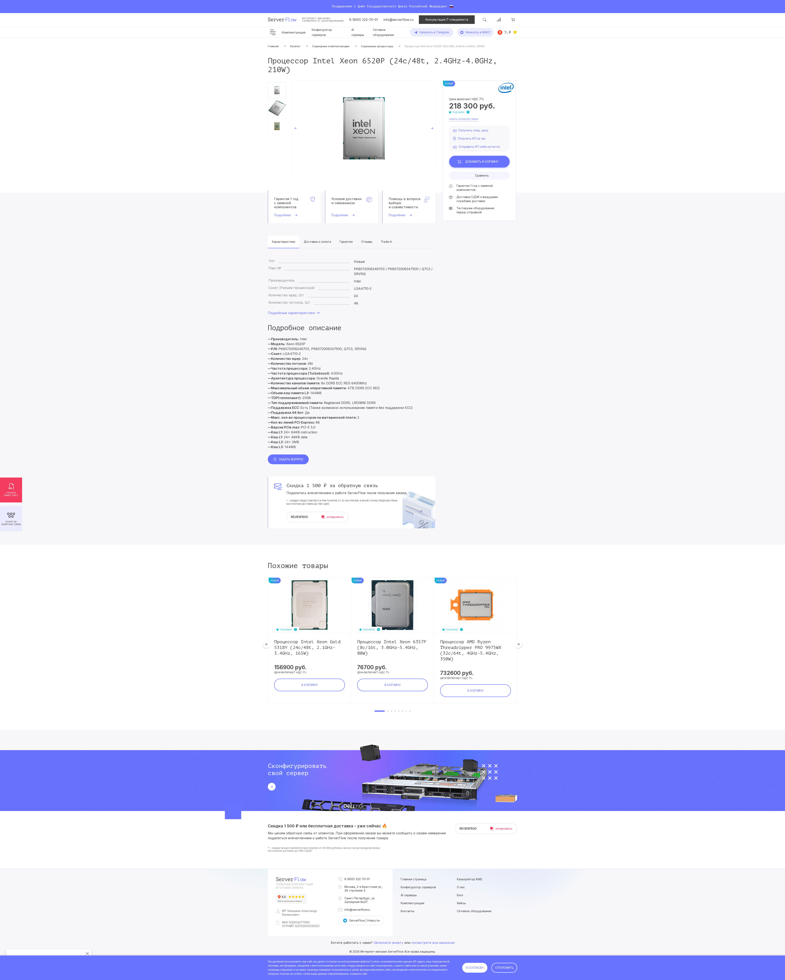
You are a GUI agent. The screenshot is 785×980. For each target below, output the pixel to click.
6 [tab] (402, 711)
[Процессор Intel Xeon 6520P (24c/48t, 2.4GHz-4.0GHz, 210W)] (364, 128)
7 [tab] (406, 711)
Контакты (407, 911)
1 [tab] (380, 711)
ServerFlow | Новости (364, 920)
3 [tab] (391, 711)
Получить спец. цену (473, 130)
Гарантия (346, 241)
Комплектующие (294, 32)
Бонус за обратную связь (11, 523)
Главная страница (413, 879)
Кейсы (461, 903)
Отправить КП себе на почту (479, 146)
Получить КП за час (472, 138)
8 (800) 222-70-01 (363, 20)
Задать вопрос (291, 459)
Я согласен (475, 967)
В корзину (481, 161)
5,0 (507, 32)
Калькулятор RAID (469, 879)
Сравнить (482, 175)
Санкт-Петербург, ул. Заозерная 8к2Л (359, 900)
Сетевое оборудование (474, 911)
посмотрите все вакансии (433, 943)
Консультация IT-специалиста (446, 19)
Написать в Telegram (434, 32)
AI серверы (409, 895)
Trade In (386, 241)
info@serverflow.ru (398, 20)
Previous (296, 128)
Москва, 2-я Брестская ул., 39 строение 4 (363, 888)
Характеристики (283, 241)
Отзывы (366, 241)
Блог (460, 895)
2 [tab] (387, 711)
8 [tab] (409, 711)
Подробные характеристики (291, 313)
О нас (461, 887)
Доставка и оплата (317, 241)
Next (432, 128)
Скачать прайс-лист (11, 494)
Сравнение (499, 19)
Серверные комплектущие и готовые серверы (294, 886)
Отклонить (504, 967)
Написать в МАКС (477, 32)
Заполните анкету (388, 943)
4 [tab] (395, 711)
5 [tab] (398, 711)
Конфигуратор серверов (418, 887)
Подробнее (282, 215)
